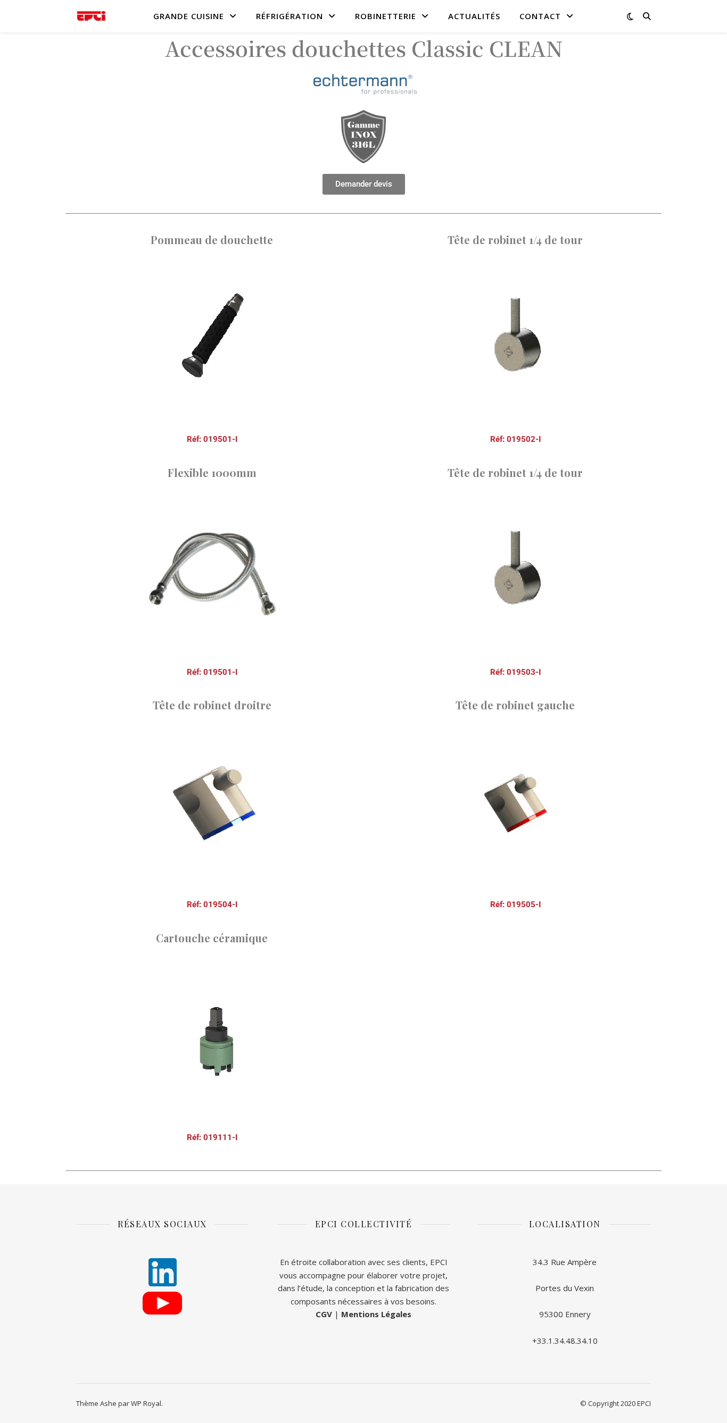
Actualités (474, 16)
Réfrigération (289, 16)
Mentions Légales (376, 1314)
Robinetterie (385, 16)
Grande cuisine (188, 16)
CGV (324, 1314)
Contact (540, 16)
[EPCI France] (91, 16)
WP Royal (146, 1403)
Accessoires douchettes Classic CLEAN (364, 48)
